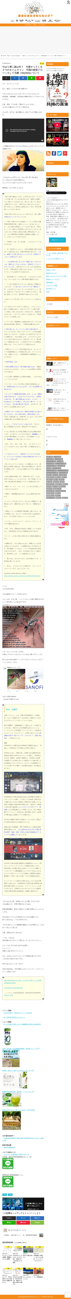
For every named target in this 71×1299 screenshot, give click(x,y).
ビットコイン (51, 470)
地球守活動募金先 (10, 1147)
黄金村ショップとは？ (53, 279)
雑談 (17, 21)
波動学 (62, 486)
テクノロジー (38, 21)
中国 (49, 475)
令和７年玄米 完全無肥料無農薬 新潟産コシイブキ (20, 1048)
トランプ (61, 465)
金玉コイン (51, 497)
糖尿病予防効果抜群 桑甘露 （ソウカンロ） (17, 1091)
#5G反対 (13, 983)
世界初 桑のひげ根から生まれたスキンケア (17, 1070)
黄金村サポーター (51, 273)
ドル (49, 468)
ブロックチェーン (52, 472)
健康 (58, 477)
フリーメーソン (63, 470)
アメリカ (57, 456)
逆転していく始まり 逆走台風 (60, 409)
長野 (58, 497)
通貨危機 (50, 495)
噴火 (49, 481)
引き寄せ (50, 484)
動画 (64, 477)
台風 (61, 479)
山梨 (62, 481)
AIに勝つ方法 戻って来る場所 (59, 392)
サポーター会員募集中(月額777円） (15, 1154)
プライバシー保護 (51, 285)
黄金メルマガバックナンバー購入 (56, 276)
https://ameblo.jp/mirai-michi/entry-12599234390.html (21, 576)
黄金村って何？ (51, 270)
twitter (48, 291)
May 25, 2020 (8, 995)
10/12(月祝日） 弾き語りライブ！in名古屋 (18, 1013)
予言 (55, 475)
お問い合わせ (57, 21)
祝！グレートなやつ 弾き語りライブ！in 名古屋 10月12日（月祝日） (57, 382)
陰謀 (50, 21)
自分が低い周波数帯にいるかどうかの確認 (59, 372)
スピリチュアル (61, 463)
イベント (13, 21)
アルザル (50, 459)
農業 (58, 493)
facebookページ (51, 288)
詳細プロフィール (57, 240)
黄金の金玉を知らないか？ (34, 1297)
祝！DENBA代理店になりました (14, 1017)
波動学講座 (49, 282)
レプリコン (63, 472)
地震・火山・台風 (29, 21)
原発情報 (44, 21)
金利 (58, 495)
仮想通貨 (50, 477)
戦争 (49, 486)
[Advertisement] (35, 41)
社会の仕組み (60, 491)
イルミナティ (51, 461)
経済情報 (22, 21)
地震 (56, 481)
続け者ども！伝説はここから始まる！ (36, 25)
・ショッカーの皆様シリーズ (55, 258)
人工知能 (63, 475)
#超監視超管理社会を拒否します (15, 980)
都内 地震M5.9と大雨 (59, 364)
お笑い (49, 456)
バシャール (57, 468)
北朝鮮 (49, 479)
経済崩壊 (50, 493)
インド (60, 461)
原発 (56, 479)
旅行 (55, 486)
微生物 (58, 484)
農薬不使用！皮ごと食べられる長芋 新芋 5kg (17, 1110)
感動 (65, 484)
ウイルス (50, 463)
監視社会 (50, 491)
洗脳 (49, 488)
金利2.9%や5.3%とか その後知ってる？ (60, 401)
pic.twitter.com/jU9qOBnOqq (13, 988)
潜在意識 (57, 488)
